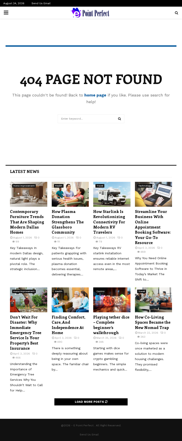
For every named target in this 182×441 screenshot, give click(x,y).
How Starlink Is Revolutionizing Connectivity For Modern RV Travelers (109, 222)
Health (58, 185)
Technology (144, 185)
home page (95, 95)
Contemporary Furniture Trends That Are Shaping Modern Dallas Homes (27, 222)
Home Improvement (24, 185)
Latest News (24, 171)
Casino (100, 291)
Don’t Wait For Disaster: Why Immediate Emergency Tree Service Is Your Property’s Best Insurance (25, 332)
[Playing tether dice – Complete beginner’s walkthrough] (112, 299)
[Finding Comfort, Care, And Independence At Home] (70, 299)
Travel (100, 185)
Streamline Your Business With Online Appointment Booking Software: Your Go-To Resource (152, 227)
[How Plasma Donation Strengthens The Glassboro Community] (70, 194)
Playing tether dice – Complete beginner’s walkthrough (111, 324)
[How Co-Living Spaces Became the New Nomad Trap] (153, 299)
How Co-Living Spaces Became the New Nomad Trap (152, 322)
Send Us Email (41, 3)
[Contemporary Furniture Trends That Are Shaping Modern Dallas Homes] (28, 194)
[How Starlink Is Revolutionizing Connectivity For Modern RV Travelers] (112, 194)
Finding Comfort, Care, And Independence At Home (68, 324)
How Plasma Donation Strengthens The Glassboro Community (68, 222)
